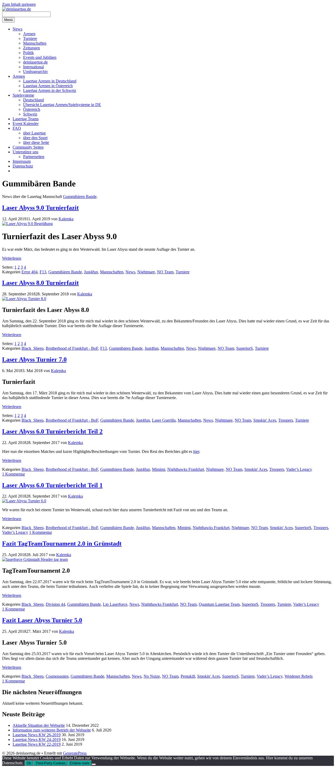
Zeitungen (31, 48)
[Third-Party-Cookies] (94, 764)
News (17, 29)
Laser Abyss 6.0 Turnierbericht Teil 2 (52, 431)
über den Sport (35, 137)
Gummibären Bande (80, 196)
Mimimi (158, 469)
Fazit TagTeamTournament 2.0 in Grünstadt (62, 543)
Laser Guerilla (164, 420)
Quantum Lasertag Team (219, 604)
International (33, 67)
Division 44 (55, 604)
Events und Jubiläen (39, 57)
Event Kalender (26, 123)
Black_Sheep (33, 348)
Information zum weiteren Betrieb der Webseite (52, 730)
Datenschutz (23, 166)
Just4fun (91, 272)
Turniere (30, 38)
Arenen (29, 34)
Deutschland (33, 100)
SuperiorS (244, 348)
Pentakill (188, 676)
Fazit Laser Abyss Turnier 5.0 (42, 620)
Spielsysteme (23, 95)
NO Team (165, 272)
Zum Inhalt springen (19, 4)
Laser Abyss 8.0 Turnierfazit (40, 282)
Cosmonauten (57, 676)
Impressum (22, 161)
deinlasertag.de (35, 62)
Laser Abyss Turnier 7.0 (34, 359)
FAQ (17, 128)
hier (196, 451)
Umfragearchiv (35, 71)
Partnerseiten (33, 156)
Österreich (31, 109)
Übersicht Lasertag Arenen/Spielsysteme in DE (62, 104)
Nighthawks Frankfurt (185, 469)
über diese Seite (36, 142)
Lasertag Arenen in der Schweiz (49, 90)
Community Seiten (28, 147)
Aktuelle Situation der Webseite (39, 725)
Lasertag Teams (26, 119)
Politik (28, 52)
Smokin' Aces (264, 420)
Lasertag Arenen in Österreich (48, 85)
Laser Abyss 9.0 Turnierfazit (40, 207)
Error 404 (30, 272)
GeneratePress (75, 753)
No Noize (152, 676)
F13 (43, 272)
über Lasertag (34, 133)
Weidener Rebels (299, 676)
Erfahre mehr (80, 763)
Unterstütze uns (25, 152)
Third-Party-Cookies (50, 763)
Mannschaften (34, 43)
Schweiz (30, 114)
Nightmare (146, 272)
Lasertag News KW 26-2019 (37, 735)
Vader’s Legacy (299, 469)
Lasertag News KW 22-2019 (37, 744)
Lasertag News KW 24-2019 (37, 739)
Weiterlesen (11, 258)
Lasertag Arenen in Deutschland (49, 81)
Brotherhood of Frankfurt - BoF (72, 348)
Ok (29, 763)
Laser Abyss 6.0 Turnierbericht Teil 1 (52, 485)
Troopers (285, 420)
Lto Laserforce (115, 604)
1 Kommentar (13, 474)
